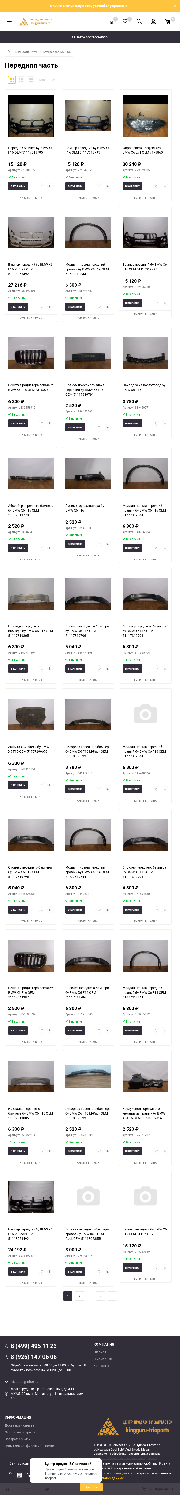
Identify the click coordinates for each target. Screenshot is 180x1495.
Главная (100, 1352)
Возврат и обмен (17, 1439)
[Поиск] (139, 21)
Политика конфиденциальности (29, 1445)
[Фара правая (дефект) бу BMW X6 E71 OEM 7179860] (145, 116)
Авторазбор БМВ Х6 (57, 52)
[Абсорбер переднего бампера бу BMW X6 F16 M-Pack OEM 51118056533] (88, 714)
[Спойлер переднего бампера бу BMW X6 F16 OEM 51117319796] (88, 594)
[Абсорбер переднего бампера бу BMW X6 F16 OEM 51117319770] (31, 473)
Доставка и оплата (19, 1425)
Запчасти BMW (26, 52)
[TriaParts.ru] (134, 1426)
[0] (168, 21)
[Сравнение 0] (111, 21)
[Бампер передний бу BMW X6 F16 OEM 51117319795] (88, 116)
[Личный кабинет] (153, 21)
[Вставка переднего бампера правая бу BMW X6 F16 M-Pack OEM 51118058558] (88, 1197)
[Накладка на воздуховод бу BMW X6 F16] (145, 353)
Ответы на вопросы (20, 1432)
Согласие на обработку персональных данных (127, 1453)
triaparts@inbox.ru (24, 1381)
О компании (103, 1359)
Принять (91, 1487)
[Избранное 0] (125, 21)
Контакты (101, 1365)
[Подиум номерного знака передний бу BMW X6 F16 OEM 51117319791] (88, 353)
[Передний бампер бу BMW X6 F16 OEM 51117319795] (31, 116)
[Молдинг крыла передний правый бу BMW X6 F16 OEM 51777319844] (145, 714)
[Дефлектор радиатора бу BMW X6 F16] (88, 473)
